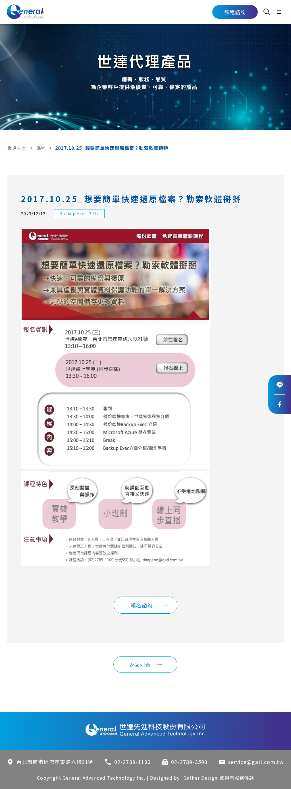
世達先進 (17, 147)
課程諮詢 (235, 12)
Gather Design (201, 777)
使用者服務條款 (237, 777)
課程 (41, 147)
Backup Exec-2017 (79, 213)
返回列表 (140, 664)
